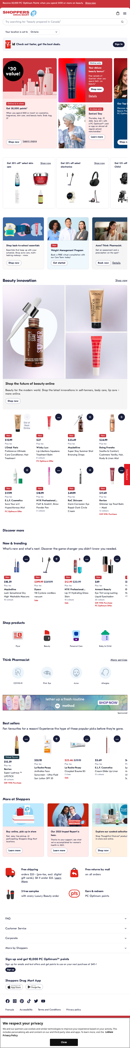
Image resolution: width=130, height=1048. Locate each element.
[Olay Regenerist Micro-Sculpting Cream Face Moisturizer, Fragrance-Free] (40, 178)
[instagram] (15, 1001)
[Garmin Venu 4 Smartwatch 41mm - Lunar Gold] (71, 196)
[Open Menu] (124, 13)
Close (64, 1042)
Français (9, 1009)
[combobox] (65, 21)
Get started (59, 262)
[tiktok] (29, 1001)
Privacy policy (73, 1009)
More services (119, 659)
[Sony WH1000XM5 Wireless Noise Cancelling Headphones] (94, 178)
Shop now (90, 3)
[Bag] (117, 13)
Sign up (10, 969)
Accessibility (26, 1009)
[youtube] (43, 1001)
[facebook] (7, 1001)
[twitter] (36, 1001)
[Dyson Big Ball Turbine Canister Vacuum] (94, 196)
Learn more (30, 141)
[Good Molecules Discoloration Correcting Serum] (40, 196)
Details (93, 96)
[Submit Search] (122, 22)
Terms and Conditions (49, 1009)
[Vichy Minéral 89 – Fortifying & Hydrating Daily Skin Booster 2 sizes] (17, 178)
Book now (103, 262)
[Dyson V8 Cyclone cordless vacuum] (71, 178)
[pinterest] (22, 1001)
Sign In (119, 44)
